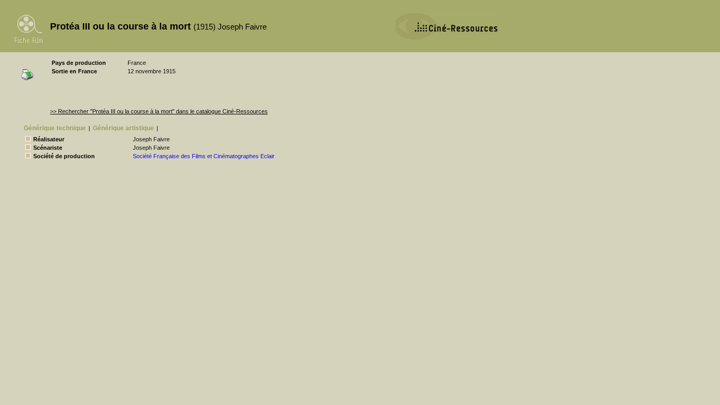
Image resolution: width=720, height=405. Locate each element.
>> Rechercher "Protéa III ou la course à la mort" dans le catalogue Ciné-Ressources (159, 111)
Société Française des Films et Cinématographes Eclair (204, 156)
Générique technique (55, 128)
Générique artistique (123, 128)
